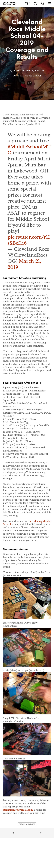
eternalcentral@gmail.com (18, 809)
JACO (16, 71)
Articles (18, 76)
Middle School (32, 76)
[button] (27, 3)
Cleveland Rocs (27, 824)
